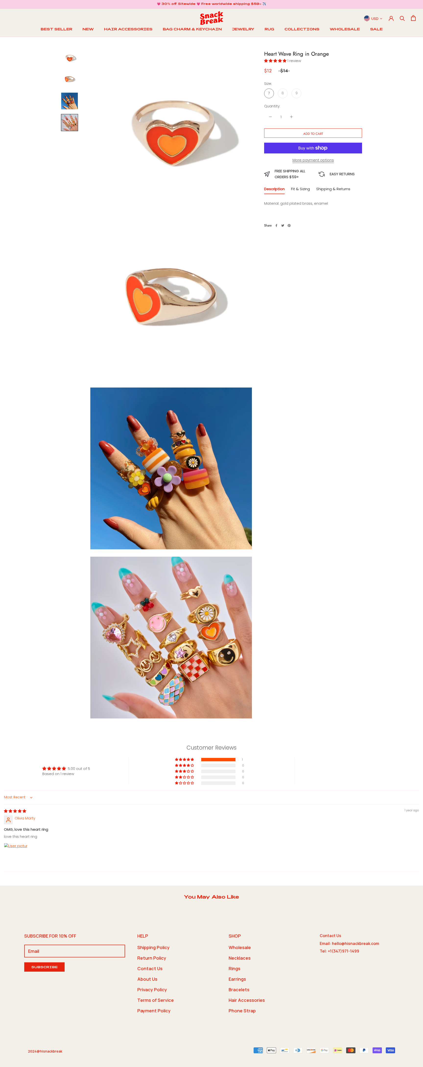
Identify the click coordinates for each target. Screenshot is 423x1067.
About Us (147, 979)
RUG (269, 29)
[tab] (274, 190)
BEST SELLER (56, 29)
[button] (275, 60)
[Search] (402, 18)
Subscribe (44, 967)
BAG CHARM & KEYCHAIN (192, 29)
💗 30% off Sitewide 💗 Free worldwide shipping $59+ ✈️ (211, 4)
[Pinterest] (289, 225)
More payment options (313, 160)
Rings (234, 968)
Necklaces (240, 958)
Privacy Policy (152, 989)
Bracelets (239, 989)
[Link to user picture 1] (15, 854)
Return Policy (151, 958)
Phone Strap (242, 1011)
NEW (88, 29)
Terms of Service (155, 1000)
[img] (15, 811)
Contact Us (150, 968)
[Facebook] (276, 225)
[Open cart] (413, 18)
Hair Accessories (247, 1000)
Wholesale (240, 947)
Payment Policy (154, 1011)
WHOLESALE (345, 29)
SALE (376, 29)
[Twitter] (282, 225)
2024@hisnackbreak (45, 1051)
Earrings (237, 979)
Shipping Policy (153, 947)
